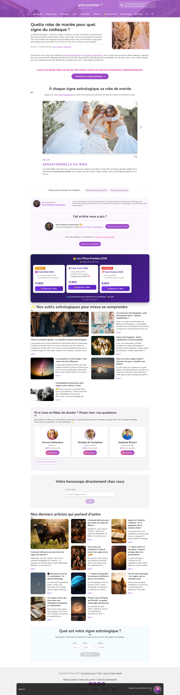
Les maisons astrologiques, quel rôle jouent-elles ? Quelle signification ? (131, 315)
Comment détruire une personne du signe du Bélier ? (98, 523)
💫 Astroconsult (110, 14)
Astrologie (64, 14)
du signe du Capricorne (92, 55)
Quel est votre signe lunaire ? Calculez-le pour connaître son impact (130, 361)
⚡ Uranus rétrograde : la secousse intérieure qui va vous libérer (98, 576)
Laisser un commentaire (90, 244)
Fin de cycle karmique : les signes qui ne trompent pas (138, 576)
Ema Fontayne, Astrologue (62, 47)
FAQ (99, 673)
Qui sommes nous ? (88, 673)
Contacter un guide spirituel (88, 76)
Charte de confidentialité (107, 679)
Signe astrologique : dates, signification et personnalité (129, 338)
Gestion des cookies (87, 679)
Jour (74, 643)
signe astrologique (66, 95)
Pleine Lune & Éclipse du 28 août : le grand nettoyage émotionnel (98, 600)
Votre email (71, 489)
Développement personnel (96, 190)
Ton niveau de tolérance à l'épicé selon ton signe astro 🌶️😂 (98, 551)
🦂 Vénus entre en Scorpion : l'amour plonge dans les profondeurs (136, 551)
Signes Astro (51, 14)
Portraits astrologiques (119, 190)
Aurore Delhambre (52, 442)
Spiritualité (85, 14)
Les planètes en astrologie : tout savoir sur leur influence (71, 360)
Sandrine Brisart (127, 442)
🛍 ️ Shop (138, 14)
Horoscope (38, 14)
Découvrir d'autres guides (46, 462)
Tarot (74, 14)
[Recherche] (152, 14)
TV (147, 14)
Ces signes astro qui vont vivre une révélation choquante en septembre (57, 602)
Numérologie (126, 14)
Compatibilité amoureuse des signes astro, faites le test (70, 384)
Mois (85, 643)
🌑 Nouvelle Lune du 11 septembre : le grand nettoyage (57, 576)
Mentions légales (70, 679)
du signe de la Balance (70, 55)
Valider (90, 501)
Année (100, 643)
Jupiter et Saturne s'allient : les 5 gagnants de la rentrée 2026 (136, 524)
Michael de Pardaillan (90, 442)
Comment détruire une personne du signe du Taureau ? (47, 553)
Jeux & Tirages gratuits (112, 673)
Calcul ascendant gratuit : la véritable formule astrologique (59, 339)
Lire (32, 354)
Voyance (97, 14)
